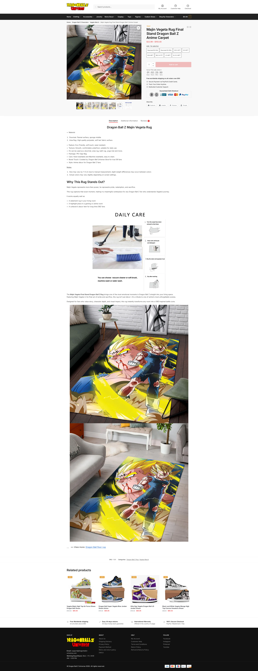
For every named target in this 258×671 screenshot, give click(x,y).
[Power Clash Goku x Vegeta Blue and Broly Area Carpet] (188, 27)
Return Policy (136, 647)
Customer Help (176, 8)
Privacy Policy (104, 644)
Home (69, 22)
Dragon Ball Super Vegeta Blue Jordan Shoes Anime (113, 607)
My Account (162, 8)
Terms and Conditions (139, 644)
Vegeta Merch (94, 22)
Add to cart (173, 65)
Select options (81, 615)
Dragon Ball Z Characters (80, 22)
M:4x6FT (150, 55)
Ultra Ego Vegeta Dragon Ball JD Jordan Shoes (142, 607)
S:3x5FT (185, 50)
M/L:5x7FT (159, 55)
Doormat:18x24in (153, 50)
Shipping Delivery (105, 641)
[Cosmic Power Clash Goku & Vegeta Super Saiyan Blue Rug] (190, 27)
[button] (138, 27)
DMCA (101, 653)
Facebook (166, 639)
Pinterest (166, 644)
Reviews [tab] (144, 121)
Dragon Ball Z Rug (133, 559)
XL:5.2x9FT (176, 55)
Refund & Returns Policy (140, 650)
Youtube (166, 647)
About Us (102, 639)
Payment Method (105, 647)
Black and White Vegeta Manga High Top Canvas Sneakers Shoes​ (175, 607)
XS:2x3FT (177, 50)
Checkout (188, 8)
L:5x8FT (168, 55)
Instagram (166, 641)
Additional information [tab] (129, 121)
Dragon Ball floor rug (96, 547)
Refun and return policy (107, 650)
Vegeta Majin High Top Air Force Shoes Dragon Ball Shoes (81, 607)
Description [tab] (113, 121)
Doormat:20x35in (166, 50)
